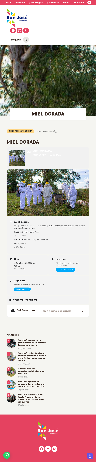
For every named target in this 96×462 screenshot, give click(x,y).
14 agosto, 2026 (24, 348)
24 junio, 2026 (23, 390)
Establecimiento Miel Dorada (67, 263)
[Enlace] (89, 2)
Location (61, 259)
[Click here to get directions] (82, 311)
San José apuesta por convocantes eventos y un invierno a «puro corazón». (31, 384)
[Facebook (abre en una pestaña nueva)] (13, 30)
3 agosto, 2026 (24, 364)
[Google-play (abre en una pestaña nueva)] (26, 30)
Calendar (18, 300)
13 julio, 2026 (23, 377)
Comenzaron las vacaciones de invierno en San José (31, 371)
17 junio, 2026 (23, 405)
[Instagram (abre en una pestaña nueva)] (19, 30)
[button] (6, 455)
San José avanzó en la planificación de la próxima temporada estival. (32, 342)
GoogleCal (31, 300)
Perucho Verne (61, 265)
